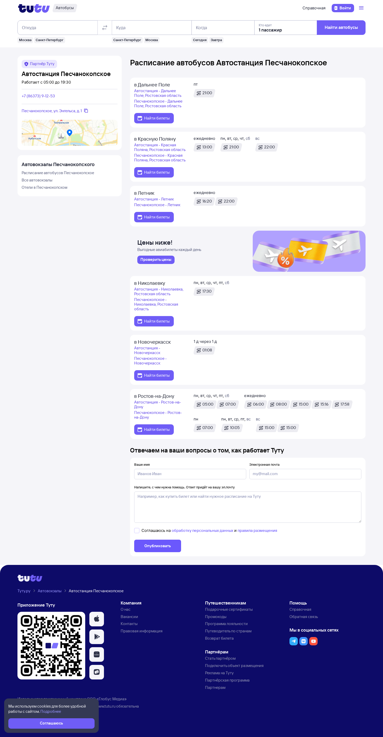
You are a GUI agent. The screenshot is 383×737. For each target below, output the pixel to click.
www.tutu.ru (105, 706)
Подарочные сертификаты (229, 609)
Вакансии (129, 616)
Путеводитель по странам (228, 630)
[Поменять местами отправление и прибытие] (104, 27)
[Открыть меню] (362, 8)
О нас (126, 609)
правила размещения (257, 530)
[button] (96, 619)
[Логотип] (34, 8)
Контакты (129, 623)
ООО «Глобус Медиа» (107, 698)
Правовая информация (142, 630)
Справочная (313, 7)
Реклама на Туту (219, 672)
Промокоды (215, 616)
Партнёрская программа (227, 680)
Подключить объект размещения (234, 665)
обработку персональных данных (202, 530)
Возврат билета (219, 638)
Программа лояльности (226, 623)
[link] (156, 260)
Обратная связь (303, 616)
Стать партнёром (220, 658)
